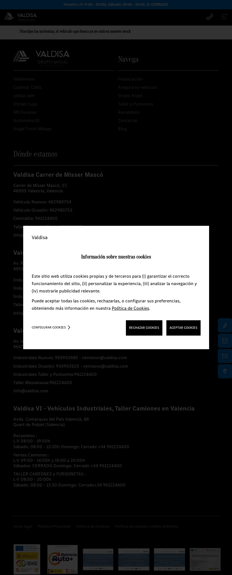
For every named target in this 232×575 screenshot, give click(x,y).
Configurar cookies (49, 327)
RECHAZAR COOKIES (144, 327)
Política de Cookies (130, 308)
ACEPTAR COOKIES (183, 327)
